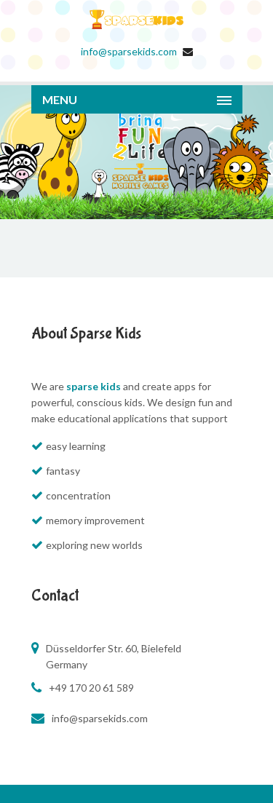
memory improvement (95, 520)
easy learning (76, 446)
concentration (78, 495)
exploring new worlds (94, 545)
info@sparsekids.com (129, 51)
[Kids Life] (137, 35)
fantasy (63, 470)
